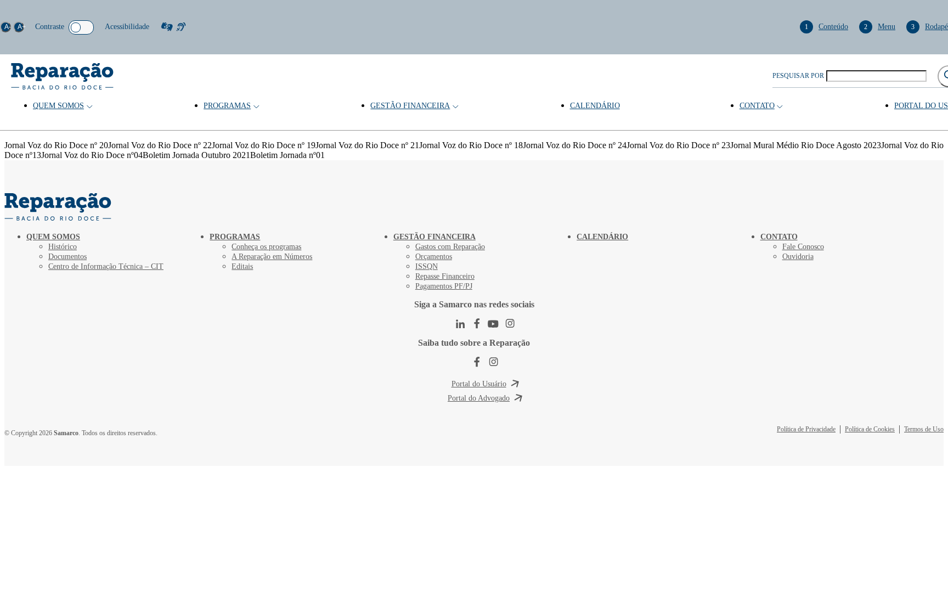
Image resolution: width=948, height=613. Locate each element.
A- (7, 27)
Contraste (49, 27)
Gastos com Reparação (450, 247)
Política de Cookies (870, 429)
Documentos (67, 256)
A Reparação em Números (272, 256)
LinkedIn (460, 323)
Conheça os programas (266, 247)
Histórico (62, 247)
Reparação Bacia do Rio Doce (62, 76)
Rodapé (929, 27)
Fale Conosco (803, 247)
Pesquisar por (798, 76)
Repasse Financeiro (445, 276)
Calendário (595, 106)
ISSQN (426, 266)
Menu (879, 27)
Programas (227, 106)
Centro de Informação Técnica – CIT (105, 266)
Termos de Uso (924, 429)
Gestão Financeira (410, 106)
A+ (21, 27)
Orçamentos (433, 256)
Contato (757, 106)
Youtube (493, 323)
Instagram (509, 323)
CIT (59, 207)
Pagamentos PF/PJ (443, 286)
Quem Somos (58, 106)
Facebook (476, 323)
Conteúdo (826, 27)
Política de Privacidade (806, 429)
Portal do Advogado (479, 398)
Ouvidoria (798, 256)
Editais (242, 266)
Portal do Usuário (479, 384)
